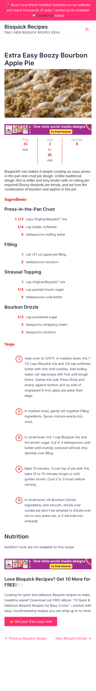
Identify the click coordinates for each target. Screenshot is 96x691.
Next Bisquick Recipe (73, 638)
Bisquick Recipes (26, 27)
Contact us (45, 16)
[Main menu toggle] (87, 29)
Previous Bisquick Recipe (25, 638)
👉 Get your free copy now (31, 621)
